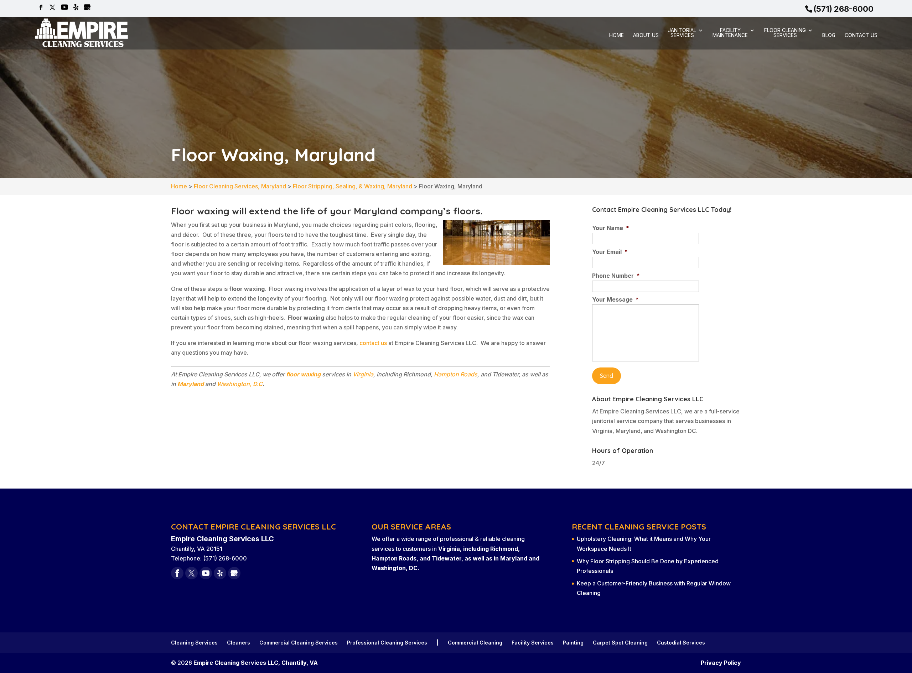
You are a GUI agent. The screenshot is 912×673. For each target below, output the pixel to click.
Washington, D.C (240, 383)
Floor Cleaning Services (785, 33)
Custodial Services (681, 643)
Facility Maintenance (730, 33)
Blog (828, 35)
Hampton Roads (455, 374)
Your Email (610, 251)
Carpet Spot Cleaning (620, 643)
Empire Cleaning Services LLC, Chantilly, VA (255, 662)
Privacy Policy (721, 662)
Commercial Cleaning (475, 643)
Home (616, 35)
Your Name (610, 227)
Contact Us (861, 35)
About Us (646, 35)
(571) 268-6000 (843, 9)
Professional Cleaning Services (387, 643)
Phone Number (616, 275)
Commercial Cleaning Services (298, 643)
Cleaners (238, 643)
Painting (573, 643)
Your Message (615, 299)
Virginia (363, 374)
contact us (373, 342)
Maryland (190, 383)
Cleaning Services (194, 643)
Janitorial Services (682, 33)
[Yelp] (75, 7)
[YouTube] (64, 7)
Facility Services (533, 643)
